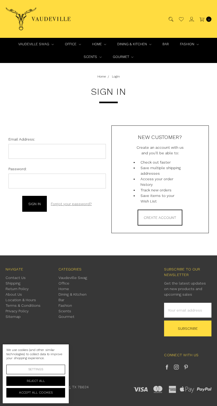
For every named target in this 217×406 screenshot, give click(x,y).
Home (97, 44)
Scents (91, 57)
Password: (17, 169)
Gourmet (121, 57)
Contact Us (16, 278)
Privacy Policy (17, 311)
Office (71, 44)
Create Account (160, 217)
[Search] (170, 18)
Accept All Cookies (36, 392)
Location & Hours (21, 300)
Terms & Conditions (23, 305)
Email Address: (21, 139)
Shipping (13, 283)
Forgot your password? (71, 204)
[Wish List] (181, 18)
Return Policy (17, 289)
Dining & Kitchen (132, 44)
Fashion (187, 44)
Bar (165, 44)
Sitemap (13, 316)
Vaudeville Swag (34, 44)
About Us (14, 294)
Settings (35, 369)
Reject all (36, 381)
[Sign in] (191, 18)
